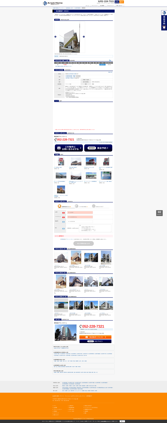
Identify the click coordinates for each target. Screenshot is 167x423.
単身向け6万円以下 (57, 348)
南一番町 (85, 361)
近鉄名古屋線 (80, 388)
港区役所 (61, 372)
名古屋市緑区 (68, 355)
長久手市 (85, 355)
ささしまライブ (78, 390)
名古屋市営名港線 (68, 75)
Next (84, 37)
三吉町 (73, 385)
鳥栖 (95, 385)
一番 (68, 361)
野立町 (74, 361)
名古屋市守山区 (62, 355)
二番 (82, 361)
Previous (55, 37)
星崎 (80, 385)
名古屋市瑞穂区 (97, 353)
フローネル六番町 (102, 265)
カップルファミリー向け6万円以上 (91, 407)
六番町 (74, 76)
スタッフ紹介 (71, 411)
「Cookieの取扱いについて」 (105, 421)
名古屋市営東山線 (92, 387)
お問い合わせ (71, 409)
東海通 (74, 75)
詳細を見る (102, 64)
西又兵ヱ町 (91, 385)
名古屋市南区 (56, 355)
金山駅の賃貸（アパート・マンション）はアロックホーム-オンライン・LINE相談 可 (72, 396)
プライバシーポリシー (70, 239)
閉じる (122, 421)
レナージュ (86, 289)
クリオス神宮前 (72, 265)
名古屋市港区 (109, 353)
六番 (63, 361)
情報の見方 (110, 72)
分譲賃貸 (86, 411)
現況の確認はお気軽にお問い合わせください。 (64, 66)
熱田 (54, 366)
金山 (57, 366)
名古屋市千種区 (57, 353)
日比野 (73, 366)
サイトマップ (56, 413)
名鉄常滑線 (67, 78)
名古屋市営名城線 (72, 387)
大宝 (66, 361)
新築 (85, 413)
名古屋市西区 (73, 353)
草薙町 (70, 385)
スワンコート (57, 265)
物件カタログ (56, 414)
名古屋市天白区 (80, 355)
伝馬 (80, 361)
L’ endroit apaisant (102, 289)
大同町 (96, 390)
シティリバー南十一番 (73, 289)
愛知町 (63, 385)
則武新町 (83, 385)
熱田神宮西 (63, 366)
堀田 (92, 372)
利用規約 (62, 239)
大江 (97, 372)
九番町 (87, 385)
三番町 (75, 73)
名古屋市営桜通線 (85, 387)
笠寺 (63, 390)
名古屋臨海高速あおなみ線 (102, 387)
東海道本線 (79, 387)
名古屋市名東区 (74, 355)
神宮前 (79, 366)
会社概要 (55, 407)
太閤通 (83, 390)
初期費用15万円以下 (65, 348)
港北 (95, 372)
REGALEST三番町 (87, 265)
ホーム (55, 405)
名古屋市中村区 (79, 353)
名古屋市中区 (85, 353)
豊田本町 (72, 78)
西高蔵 (59, 366)
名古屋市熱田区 (71, 73)
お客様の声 (71, 405)
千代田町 (71, 361)
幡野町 (77, 361)
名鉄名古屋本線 (65, 387)
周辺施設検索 (71, 407)
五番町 (61, 361)
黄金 (86, 390)
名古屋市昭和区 (91, 353)
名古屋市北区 (68, 353)
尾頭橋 (92, 390)
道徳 (74, 372)
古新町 (58, 361)
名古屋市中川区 (104, 353)
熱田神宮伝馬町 (68, 366)
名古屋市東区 (62, 353)
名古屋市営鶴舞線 (65, 388)
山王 (69, 390)
